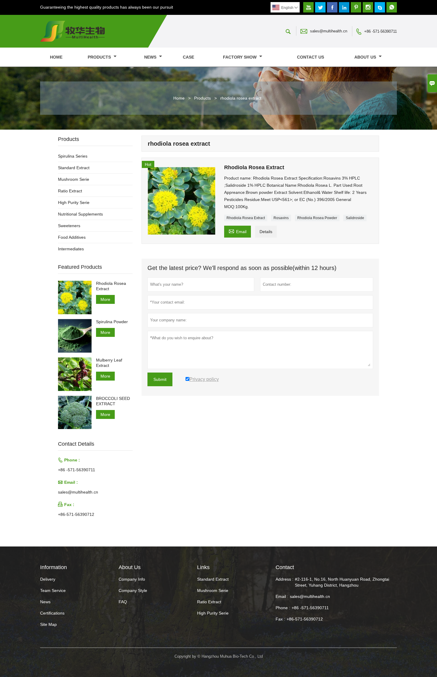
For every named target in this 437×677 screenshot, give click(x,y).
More (105, 299)
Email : (282, 596)
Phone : (283, 607)
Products (100, 57)
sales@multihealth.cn (328, 31)
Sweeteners (69, 225)
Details (266, 231)
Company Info (132, 579)
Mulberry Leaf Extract (109, 363)
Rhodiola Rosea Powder (317, 218)
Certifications (52, 613)
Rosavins (281, 218)
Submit (159, 379)
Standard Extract (73, 167)
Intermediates (71, 248)
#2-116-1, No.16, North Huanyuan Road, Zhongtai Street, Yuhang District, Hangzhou (342, 582)
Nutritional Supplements (80, 214)
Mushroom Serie (73, 179)
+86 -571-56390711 (380, 31)
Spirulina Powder (112, 321)
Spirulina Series (72, 156)
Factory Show (240, 57)
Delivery (47, 579)
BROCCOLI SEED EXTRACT (113, 401)
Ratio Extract (70, 191)
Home (56, 57)
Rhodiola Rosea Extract (246, 218)
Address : (284, 579)
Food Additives (72, 237)
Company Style (133, 590)
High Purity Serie (73, 202)
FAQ (123, 601)
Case (188, 57)
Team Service (53, 590)
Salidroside (355, 218)
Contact (285, 567)
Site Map (48, 624)
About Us (365, 57)
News (151, 57)
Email (237, 231)
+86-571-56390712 (76, 514)
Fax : (280, 619)
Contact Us (310, 57)
